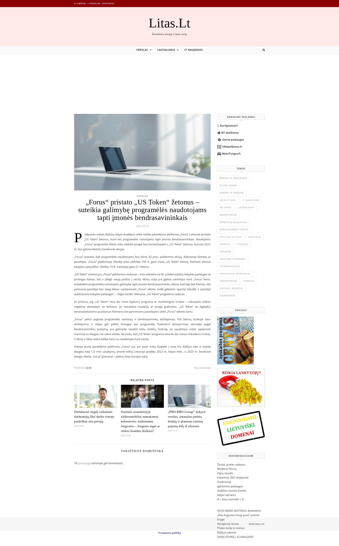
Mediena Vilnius (227, 469)
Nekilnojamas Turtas (234, 229)
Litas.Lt (169, 23)
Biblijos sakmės (226, 532)
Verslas (142, 49)
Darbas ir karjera (232, 192)
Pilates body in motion (231, 528)
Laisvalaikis (166, 49)
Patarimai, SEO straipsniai (232, 477)
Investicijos (228, 200)
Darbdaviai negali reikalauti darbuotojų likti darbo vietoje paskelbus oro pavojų (94, 416)
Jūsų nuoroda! (230, 499)
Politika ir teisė (231, 237)
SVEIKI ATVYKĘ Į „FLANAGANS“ (235, 537)
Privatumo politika (169, 533)
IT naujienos (194, 49)
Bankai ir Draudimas (234, 178)
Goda (88, 367)
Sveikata (225, 251)
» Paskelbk (94, 3)
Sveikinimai (224, 482)
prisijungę (84, 463)
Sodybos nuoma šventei (231, 490)
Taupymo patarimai (232, 259)
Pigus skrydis (225, 473)
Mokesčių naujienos (233, 222)
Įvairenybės (228, 295)
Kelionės (226, 207)
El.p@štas (80, 3)
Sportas (225, 244)
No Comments (202, 368)
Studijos (243, 244)
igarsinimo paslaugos (230, 486)
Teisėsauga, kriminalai (235, 273)
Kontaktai (108, 3)
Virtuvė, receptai (231, 288)
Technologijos (230, 266)
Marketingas (228, 214)
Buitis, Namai (228, 185)
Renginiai (254, 237)
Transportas (228, 281)
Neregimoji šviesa (228, 523)
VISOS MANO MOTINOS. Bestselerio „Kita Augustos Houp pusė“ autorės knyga (239, 515)
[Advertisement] (169, 80)
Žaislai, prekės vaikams (231, 464)
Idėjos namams (226, 495)
